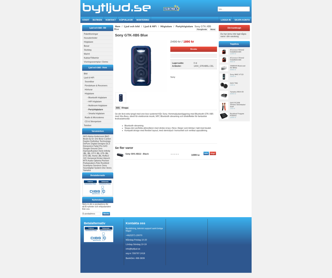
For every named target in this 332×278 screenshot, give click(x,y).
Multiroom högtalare (97, 105)
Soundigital (88, 168)
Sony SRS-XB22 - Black (137, 154)
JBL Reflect (103, 156)
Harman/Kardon (90, 151)
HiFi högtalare (95, 101)
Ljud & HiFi (89, 77)
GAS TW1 (234, 83)
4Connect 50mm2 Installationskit (237, 51)
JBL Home (93, 156)
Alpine (91, 136)
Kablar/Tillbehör (91, 58)
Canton (107, 139)
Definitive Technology (100, 141)
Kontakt (111, 20)
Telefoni (87, 125)
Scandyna (88, 165)
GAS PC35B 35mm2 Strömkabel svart (237, 104)
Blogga (125, 108)
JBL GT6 (100, 153)
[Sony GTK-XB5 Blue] (141, 91)
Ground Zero (96, 148)
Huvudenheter (90, 38)
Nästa (212, 29)
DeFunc (86, 143)
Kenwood (91, 158)
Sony (104, 165)
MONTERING (142, 20)
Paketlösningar (91, 34)
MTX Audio (88, 160)
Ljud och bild (132, 26)
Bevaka (193, 49)
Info (118, 108)
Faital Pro (98, 146)
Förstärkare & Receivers (96, 85)
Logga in (226, 20)
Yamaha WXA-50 (237, 92)
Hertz (101, 151)
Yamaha (87, 170)
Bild (85, 73)
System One (100, 168)
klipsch (106, 158)
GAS (105, 146)
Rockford (105, 163)
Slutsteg (87, 50)
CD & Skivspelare (93, 121)
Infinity (107, 151)
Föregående (202, 29)
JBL (85, 153)
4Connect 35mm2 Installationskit (237, 59)
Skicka (106, 214)
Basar (86, 46)
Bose (101, 139)
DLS (108, 143)
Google (86, 148)
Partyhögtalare (184, 26)
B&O (107, 136)
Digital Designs (98, 143)
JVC (85, 158)
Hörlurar (89, 89)
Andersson (99, 136)
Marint (87, 54)
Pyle (98, 163)
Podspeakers (89, 163)
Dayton (86, 141)
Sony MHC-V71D (236, 74)
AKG (85, 136)
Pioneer (105, 160)
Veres (109, 168)
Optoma (97, 160)
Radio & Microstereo (94, 117)
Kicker (100, 158)
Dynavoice (88, 146)
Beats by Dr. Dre (90, 139)
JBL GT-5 (91, 153)
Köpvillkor (126, 20)
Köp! (213, 153)
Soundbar (89, 81)
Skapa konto (242, 20)
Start (85, 20)
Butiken (97, 20)
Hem (117, 26)
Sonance (97, 165)
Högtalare (88, 42)
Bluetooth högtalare (97, 97)
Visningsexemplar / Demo (96, 62)
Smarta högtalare (96, 113)
